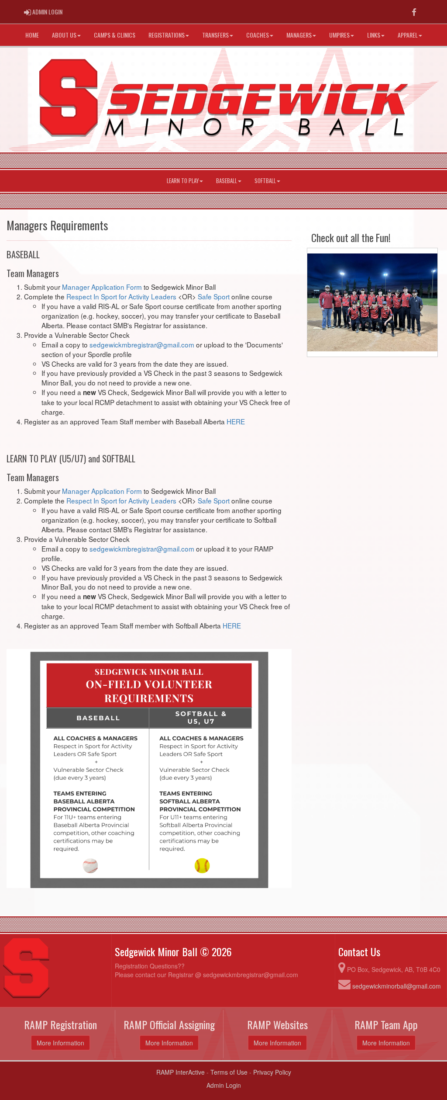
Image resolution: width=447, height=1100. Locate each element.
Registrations (166, 34)
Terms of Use (229, 1072)
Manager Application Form (102, 286)
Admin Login (223, 1085)
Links (373, 34)
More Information (60, 1042)
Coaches (257, 34)
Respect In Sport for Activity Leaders (121, 296)
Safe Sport (214, 296)
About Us (64, 34)
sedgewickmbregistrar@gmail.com (141, 344)
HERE (236, 421)
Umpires (339, 34)
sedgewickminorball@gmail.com (396, 986)
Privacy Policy (272, 1072)
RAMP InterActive (180, 1072)
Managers (299, 34)
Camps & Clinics (114, 34)
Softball (265, 181)
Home (32, 34)
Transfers (215, 34)
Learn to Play (183, 181)
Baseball (226, 181)
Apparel (408, 34)
